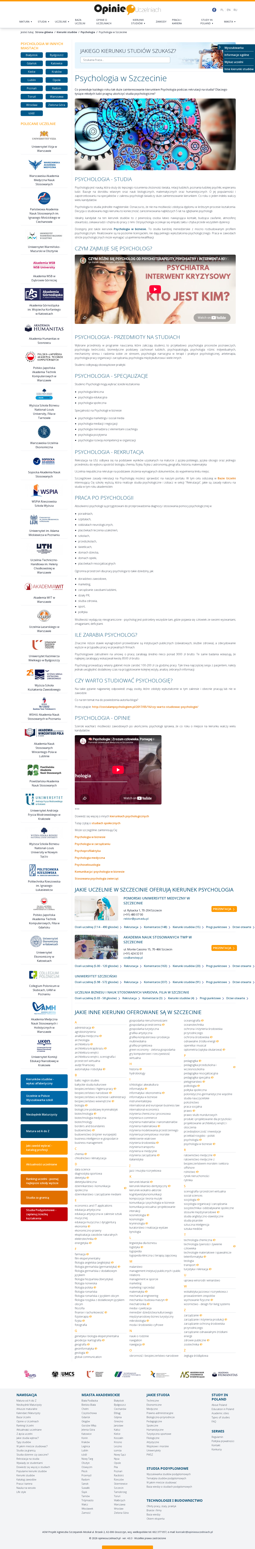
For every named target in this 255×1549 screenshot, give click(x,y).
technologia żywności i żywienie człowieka (203, 1246)
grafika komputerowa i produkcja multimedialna (149, 1039)
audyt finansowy (85, 1065)
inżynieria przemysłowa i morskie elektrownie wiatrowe (149, 1136)
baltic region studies (87, 1080)
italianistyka (136, 1159)
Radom (56, 88)
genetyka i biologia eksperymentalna (97, 1336)
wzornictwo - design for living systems (207, 1304)
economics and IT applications (93, 1205)
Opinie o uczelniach (103, 21)
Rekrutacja (131, 927)
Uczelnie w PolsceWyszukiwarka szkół (39, 1098)
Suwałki (86, 1487)
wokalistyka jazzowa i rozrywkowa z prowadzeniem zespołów (206, 1294)
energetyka (81, 1243)
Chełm (85, 1409)
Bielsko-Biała (89, 1404)
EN (229, 10)
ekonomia (81, 1226)
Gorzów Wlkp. (89, 1425)
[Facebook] (214, 10)
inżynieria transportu (142, 1147)
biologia (79, 1105)
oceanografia (192, 1020)
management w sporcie (143, 1279)
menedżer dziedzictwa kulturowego (151, 1312)
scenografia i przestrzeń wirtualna (205, 1191)
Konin (85, 1438)
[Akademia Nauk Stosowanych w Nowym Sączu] (127, 1374)
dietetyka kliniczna (86, 1182)
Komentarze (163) (156, 966)
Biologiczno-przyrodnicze (161, 1417)
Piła (116, 1467)
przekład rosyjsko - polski (199, 1136)
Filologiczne (153, 1438)
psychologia (191, 1140)
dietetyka (80, 1178)
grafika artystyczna (140, 1033)
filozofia (79, 1308)
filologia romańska (86, 1291)
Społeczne (152, 1425)
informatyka (136, 1089)
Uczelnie (61, 21)
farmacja (80, 1254)
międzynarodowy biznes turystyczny (151, 1316)
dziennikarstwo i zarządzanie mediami (98, 1194)
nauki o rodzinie (139, 1336)
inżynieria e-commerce (143, 1118)
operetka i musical (195, 1045)
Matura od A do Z (37, 1131)
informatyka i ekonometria (145, 1093)
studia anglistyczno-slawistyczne (203, 1216)
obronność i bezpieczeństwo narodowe (153, 1356)
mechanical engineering (143, 1296)
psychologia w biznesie (198, 1144)
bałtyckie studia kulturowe (90, 1084)
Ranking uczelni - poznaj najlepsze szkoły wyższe (42, 1181)
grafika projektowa (140, 1045)
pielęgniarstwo (193, 1082)
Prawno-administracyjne (160, 1413)
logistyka (134, 1247)
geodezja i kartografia (88, 1340)
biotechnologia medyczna (90, 1118)
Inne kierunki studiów (239, 69)
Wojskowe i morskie (158, 1446)
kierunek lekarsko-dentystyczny (148, 1186)
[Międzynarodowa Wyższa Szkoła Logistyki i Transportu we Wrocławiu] (95, 1374)
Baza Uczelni (23, 1417)
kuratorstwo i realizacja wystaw (148, 1227)
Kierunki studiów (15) (187, 927)
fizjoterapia (81, 1316)
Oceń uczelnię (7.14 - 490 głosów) (97, 927)
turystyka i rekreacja (196, 1269)
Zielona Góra (56, 105)
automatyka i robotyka (88, 1069)
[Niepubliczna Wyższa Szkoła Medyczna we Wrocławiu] (225, 1376)
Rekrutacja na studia (27, 1458)
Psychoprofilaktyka (88, 851)
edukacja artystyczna (87, 1210)
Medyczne (152, 1409)
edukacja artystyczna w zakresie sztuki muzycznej (98, 1216)
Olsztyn (86, 1463)
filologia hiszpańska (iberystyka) (94, 1279)
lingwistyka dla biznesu (143, 1243)
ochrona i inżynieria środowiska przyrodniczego (203, 1031)
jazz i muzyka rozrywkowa (145, 1170)
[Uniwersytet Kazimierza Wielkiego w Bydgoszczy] (30, 1374)
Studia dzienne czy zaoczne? (32, 1454)
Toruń (32, 97)
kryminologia (137, 1223)
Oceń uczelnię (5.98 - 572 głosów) (97, 982)
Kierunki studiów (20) (187, 966)
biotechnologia (84, 1114)
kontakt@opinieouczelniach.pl (194, 1532)
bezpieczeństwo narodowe (91, 1093)
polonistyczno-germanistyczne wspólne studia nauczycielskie (208, 1096)
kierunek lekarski (139, 1182)
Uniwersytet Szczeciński (96, 976)
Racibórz (119, 1475)
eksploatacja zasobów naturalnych (96, 1235)
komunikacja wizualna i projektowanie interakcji (152, 1209)
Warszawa (56, 97)
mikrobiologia (137, 1321)
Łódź (32, 113)
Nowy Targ (87, 1458)
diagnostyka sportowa (88, 1173)
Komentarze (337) (156, 982)
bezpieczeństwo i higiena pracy (94, 1089)
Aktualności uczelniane (41, 1164)
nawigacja (135, 1344)
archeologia (82, 1040)
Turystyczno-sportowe (159, 1433)
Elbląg (117, 1413)
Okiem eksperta (155, 1518)
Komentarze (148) (156, 927)
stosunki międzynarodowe (200, 1212)
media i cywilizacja (140, 1308)
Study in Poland (206, 21)
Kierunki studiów (137, 21)
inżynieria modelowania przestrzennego (153, 1130)
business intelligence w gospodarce (96, 1138)
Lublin (32, 80)
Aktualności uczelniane (29, 1429)
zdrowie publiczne (195, 1340)
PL (222, 10)
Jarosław (118, 1425)
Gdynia (118, 1417)
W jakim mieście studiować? (32, 1446)
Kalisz (117, 1429)
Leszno (118, 1446)
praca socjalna (193, 1106)
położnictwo (191, 1102)
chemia (79, 1154)
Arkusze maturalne (26, 1409)
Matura (24, 21)
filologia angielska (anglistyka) (92, 1262)
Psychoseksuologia (87, 865)
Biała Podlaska (90, 1400)
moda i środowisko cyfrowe (146, 1325)
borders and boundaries (90, 1126)
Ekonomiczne (154, 1404)
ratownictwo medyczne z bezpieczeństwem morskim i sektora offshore (206, 1163)
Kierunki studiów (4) (181, 998)
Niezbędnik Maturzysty (41, 1114)
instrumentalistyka (140, 1101)
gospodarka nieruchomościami (148, 1020)
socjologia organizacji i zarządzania (205, 1204)
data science (82, 1169)
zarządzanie (191, 1315)
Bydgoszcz (56, 55)
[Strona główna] (127, 9)
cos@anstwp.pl (133, 958)
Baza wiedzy (153, 1514)
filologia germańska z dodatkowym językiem (96, 1273)
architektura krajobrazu (89, 1048)
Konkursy (217, 1449)
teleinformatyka (193, 1257)
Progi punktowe (217, 927)
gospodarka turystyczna (144, 1029)
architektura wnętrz (87, 1052)
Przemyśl (86, 1475)
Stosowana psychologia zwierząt (97, 878)
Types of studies (221, 1417)
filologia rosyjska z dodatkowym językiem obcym (99, 1302)
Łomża (117, 1450)
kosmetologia (137, 1215)
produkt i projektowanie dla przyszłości (207, 1119)
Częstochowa (89, 1413)
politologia (190, 1086)
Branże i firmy (154, 1510)
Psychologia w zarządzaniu (92, 844)
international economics (144, 1109)
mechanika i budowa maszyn (147, 1300)
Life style (21, 1492)
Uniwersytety (154, 1450)
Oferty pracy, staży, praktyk (161, 1506)
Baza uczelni (80, 21)
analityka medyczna (87, 1036)
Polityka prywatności (223, 1441)
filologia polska (84, 1287)
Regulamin (217, 1437)
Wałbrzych (119, 1500)
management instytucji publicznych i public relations (155, 1273)
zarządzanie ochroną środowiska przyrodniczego (204, 1326)
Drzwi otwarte (236, 998)
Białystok (32, 55)
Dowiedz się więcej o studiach (33, 1467)
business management (89, 1143)
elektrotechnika (84, 1239)
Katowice (56, 63)
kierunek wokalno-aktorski (145, 1190)
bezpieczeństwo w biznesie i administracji (100, 1097)
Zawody (161, 21)
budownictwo (83, 1130)
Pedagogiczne (154, 1421)
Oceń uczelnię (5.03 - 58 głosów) (96, 998)
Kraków (57, 72)
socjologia (190, 1200)
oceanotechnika (194, 1025)
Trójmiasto (88, 1500)
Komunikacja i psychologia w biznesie (100, 872)
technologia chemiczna (198, 1240)
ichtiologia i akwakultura (143, 1084)
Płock (84, 1471)
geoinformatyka (84, 1348)
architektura (82, 1044)
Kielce (31, 72)
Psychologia (88, 32)
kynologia (135, 1232)
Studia (42, 21)
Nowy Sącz (120, 1454)
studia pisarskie (193, 1220)
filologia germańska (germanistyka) (96, 1267)
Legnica (86, 1446)
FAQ (214, 1421)
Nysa (116, 1458)
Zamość (86, 1512)
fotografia (81, 1325)
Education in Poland (223, 1409)
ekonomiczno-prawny (88, 1230)
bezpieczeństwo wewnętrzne (93, 1101)
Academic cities (220, 1413)
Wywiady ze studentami (29, 1463)
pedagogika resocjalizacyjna (201, 1073)
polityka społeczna (195, 1090)
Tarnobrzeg (120, 1492)
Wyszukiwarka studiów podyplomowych (169, 1474)
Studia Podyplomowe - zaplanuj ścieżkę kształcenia (41, 1214)
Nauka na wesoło (26, 1487)
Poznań (32, 88)
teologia (189, 1261)
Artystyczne (153, 1442)
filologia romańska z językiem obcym (97, 1296)
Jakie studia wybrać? (27, 1438)
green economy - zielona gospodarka (152, 1049)
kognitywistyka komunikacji (145, 1194)
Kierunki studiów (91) (187, 982)
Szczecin (119, 1487)
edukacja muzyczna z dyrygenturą (95, 1222)
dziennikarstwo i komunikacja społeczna (92, 1188)
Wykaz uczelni (233, 62)
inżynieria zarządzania (142, 1155)
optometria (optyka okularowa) (203, 1049)
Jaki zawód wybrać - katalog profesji (39, 1148)
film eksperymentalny (87, 1258)
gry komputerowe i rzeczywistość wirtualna (149, 1056)
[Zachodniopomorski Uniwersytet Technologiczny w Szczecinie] (62, 1374)
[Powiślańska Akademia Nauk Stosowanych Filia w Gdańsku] (192, 1375)
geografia (80, 1344)
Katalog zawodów (26, 1479)
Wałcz (85, 1504)
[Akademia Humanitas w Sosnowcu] (160, 1374)
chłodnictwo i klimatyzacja (90, 1158)
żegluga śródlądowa (196, 1356)
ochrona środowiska (196, 1037)
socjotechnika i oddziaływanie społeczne (209, 1208)
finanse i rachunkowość (89, 1312)
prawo (188, 1111)
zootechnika (191, 1344)
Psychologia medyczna (90, 858)
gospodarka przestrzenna (145, 1025)
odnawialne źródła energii (199, 1041)
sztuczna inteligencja (196, 1224)
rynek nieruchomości (196, 1176)
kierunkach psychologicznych (129, 816)
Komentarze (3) (152, 998)
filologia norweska (86, 1283)
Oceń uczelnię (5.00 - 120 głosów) (97, 966)
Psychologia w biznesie (90, 837)
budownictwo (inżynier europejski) (95, 1134)
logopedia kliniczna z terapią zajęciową (153, 1255)
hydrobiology (137, 1073)
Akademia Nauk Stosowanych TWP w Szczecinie (158, 939)
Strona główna (44, 32)
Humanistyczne (155, 1429)
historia (134, 1069)
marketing (135, 1283)
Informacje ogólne (236, 55)
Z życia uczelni (24, 1433)
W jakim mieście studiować (162, 1482)
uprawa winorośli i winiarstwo (202, 1280)
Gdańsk (32, 63)
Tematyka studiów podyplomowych (166, 1478)
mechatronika (137, 1304)
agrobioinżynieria (85, 1032)
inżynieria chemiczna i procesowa (150, 1114)
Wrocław (31, 105)
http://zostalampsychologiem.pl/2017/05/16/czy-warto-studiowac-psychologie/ (145, 707)
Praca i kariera (177, 21)
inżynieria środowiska (142, 1143)
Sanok (85, 1483)
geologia (80, 1353)
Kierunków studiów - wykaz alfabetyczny (40, 1081)
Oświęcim (87, 1467)
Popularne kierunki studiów (31, 1471)
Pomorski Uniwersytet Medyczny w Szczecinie (157, 900)
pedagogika (191, 1061)
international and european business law (154, 1105)
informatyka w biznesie (143, 1097)
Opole (57, 80)
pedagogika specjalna (197, 1077)
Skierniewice (121, 1483)
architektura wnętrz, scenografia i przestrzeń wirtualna (95, 1059)
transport (190, 1265)
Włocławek (87, 1508)
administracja (83, 1027)
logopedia (135, 1251)
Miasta (228, 21)
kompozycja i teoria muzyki (145, 1198)
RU (235, 10)
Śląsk (84, 1492)
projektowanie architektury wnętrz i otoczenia (205, 1125)
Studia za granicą (37, 1197)
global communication (88, 1357)
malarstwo (135, 1267)
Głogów (86, 1421)
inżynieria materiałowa (143, 1126)
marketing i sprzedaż (142, 1287)
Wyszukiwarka (234, 48)
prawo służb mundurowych (200, 1115)
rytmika (188, 1180)
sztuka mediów (193, 1229)
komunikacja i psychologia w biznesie (152, 1203)
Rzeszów (119, 1479)
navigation (135, 1340)
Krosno (118, 1442)
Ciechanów (120, 1409)
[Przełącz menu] (220, 47)
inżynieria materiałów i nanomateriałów (153, 1122)
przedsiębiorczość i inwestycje (202, 1131)
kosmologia (136, 1219)
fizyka (78, 1321)
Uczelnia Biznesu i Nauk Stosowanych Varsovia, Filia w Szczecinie (132, 992)
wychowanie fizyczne (197, 1300)
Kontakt (216, 1445)
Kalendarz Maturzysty (28, 1413)
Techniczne (153, 1400)
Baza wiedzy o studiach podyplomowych (169, 1486)
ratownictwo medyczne (198, 1155)
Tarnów (86, 1496)
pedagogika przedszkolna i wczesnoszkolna (200, 1067)
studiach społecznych (106, 823)
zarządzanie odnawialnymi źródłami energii (205, 1334)
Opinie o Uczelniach (27, 1421)
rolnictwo (189, 1172)
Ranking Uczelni (25, 1425)
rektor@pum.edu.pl (136, 919)
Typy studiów (23, 1442)
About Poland (219, 1405)
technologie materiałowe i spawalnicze (207, 1252)
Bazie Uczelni (227, 478)
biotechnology (83, 1122)
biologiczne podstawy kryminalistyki (96, 1109)
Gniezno (118, 1421)
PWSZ (150, 1454)
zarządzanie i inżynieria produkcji (204, 1319)
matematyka (136, 1291)
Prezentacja (222, 909)
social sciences (193, 1195)
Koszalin (118, 1438)
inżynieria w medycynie (143, 1151)
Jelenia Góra (88, 1429)
